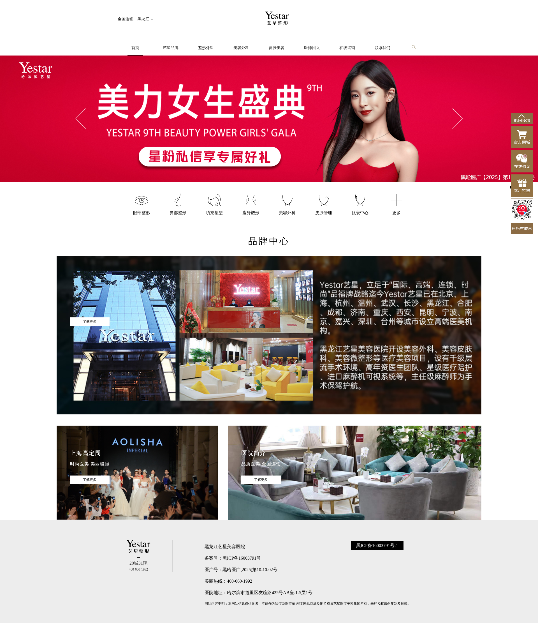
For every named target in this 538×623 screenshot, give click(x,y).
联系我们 (382, 48)
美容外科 (241, 48)
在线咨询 (347, 48)
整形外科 (206, 48)
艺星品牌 (170, 48)
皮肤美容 (276, 48)
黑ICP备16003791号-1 (377, 545)
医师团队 (312, 48)
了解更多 (89, 322)
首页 (135, 48)
